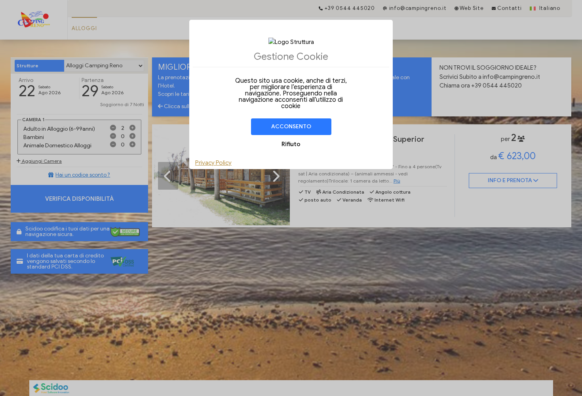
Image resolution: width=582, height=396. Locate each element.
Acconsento (291, 126)
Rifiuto (291, 144)
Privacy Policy (213, 162)
